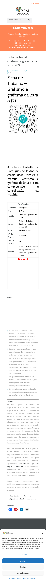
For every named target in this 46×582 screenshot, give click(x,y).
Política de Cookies (15, 578)
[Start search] (29, 20)
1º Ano (25, 43)
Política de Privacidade (29, 578)
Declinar (23, 567)
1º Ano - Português (20, 45)
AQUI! (30, 345)
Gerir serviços (22, 554)
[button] (43, 533)
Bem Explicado (25, 71)
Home (11, 41)
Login (37, 3)
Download (23, 259)
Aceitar (23, 561)
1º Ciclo (15, 43)
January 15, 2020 (12, 71)
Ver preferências (23, 573)
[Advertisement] (23, 151)
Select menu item (23, 27)
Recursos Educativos (24, 41)
